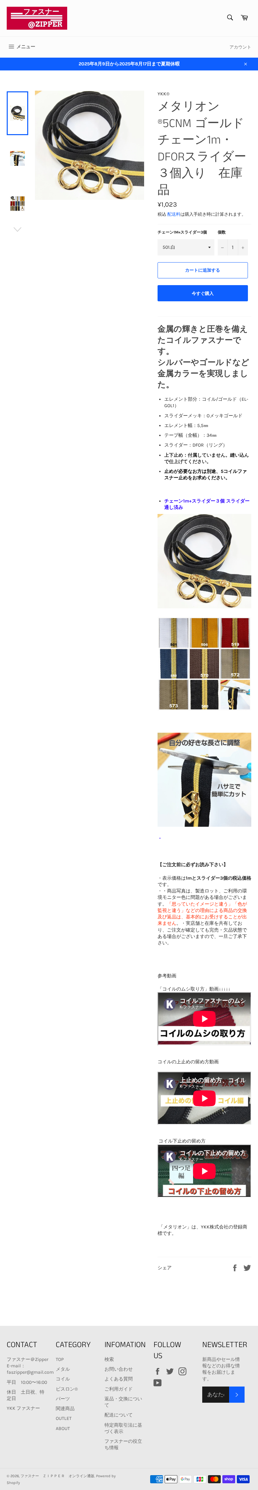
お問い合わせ (118, 1369)
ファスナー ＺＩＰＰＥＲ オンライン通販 (57, 1476)
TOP (60, 1359)
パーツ (63, 1399)
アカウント (240, 47)
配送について (118, 1415)
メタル (63, 1369)
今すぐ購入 (203, 293)
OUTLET (64, 1418)
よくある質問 (118, 1379)
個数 (222, 232)
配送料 (173, 214)
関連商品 (65, 1408)
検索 (109, 1359)
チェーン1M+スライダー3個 (182, 232)
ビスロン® (67, 1389)
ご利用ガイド (118, 1389)
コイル (63, 1379)
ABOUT (63, 1428)
